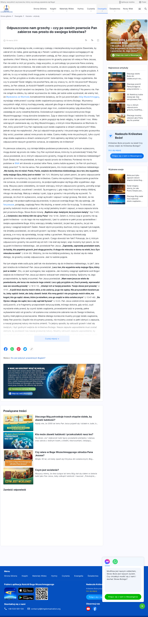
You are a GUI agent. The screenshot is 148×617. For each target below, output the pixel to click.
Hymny (80, 9)
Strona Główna (40, 9)
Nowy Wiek (128, 9)
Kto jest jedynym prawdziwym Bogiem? (28, 358)
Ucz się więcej (114, 150)
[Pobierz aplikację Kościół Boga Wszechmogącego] (10, 593)
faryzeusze (8, 204)
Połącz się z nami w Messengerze (127, 156)
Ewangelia (102, 9)
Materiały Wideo (67, 9)
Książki (53, 9)
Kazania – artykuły (33, 16)
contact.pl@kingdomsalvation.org (45, 609)
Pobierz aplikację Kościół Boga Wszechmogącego (29, 584)
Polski (144, 2)
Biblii (17, 163)
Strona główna (5, 16)
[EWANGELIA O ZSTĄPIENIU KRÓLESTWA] (7, 8)
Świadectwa (114, 9)
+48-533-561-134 (16, 609)
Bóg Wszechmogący (89, 97)
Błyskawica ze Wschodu (18, 97)
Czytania (91, 9)
